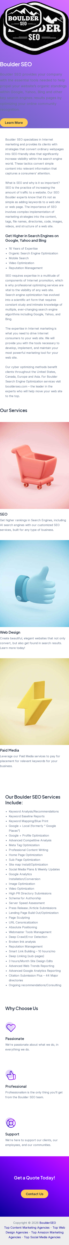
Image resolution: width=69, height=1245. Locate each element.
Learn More (14, 123)
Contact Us (34, 1194)
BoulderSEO (47, 1223)
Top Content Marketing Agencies (27, 1227)
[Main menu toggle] (61, 18)
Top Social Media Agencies (42, 1237)
